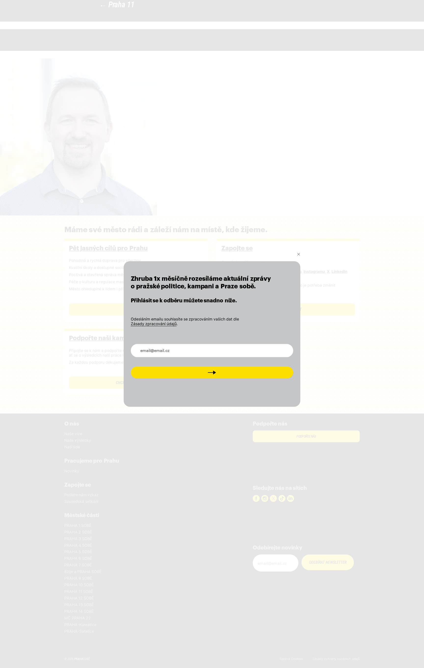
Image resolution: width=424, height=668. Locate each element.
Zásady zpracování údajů (154, 323)
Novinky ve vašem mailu (157, 347)
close (298, 254)
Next (212, 372)
